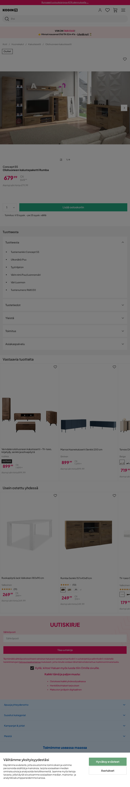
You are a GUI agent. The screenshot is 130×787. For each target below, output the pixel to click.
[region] (65, 770)
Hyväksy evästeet (108, 761)
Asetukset (107, 770)
